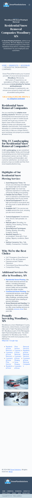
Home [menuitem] (3, 491)
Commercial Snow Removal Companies (26, 362)
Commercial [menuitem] (10, 491)
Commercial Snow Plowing (17, 358)
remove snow (18, 309)
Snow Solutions (15, 470)
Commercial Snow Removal (9, 354)
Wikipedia (5, 341)
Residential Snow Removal (9, 349)
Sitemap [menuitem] (14, 493)
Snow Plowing (17, 363)
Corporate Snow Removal (17, 352)
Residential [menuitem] (18, 491)
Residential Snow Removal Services (26, 353)
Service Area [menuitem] (26, 493)
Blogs (11, 472)
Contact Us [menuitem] (26, 491)
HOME (4, 65)
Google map (13, 341)
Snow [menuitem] (19, 493)
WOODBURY (25, 65)
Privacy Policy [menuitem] (6, 493)
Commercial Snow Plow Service (9, 361)
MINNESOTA (13, 65)
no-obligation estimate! (16, 99)
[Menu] (29, 4)
